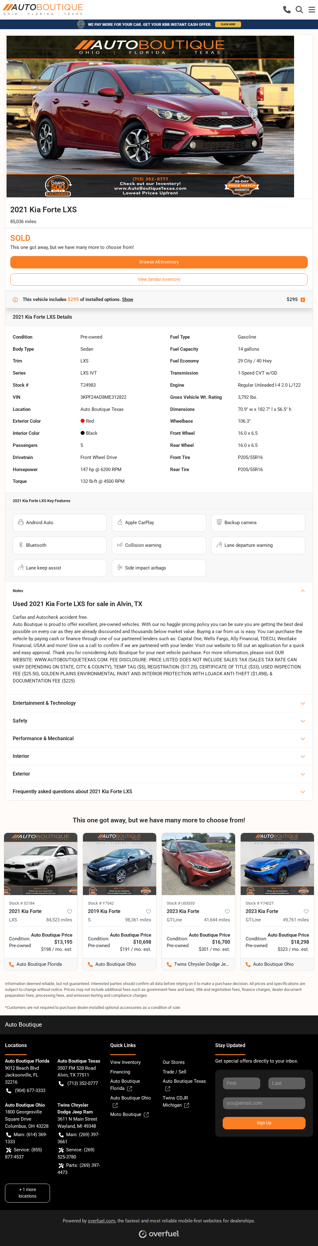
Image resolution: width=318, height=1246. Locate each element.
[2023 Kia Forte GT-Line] (198, 864)
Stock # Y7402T (260, 903)
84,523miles (59, 920)
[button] (287, 9)
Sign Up (264, 1122)
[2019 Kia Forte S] (119, 864)
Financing (120, 1072)
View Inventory (125, 1062)
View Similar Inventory (159, 279)
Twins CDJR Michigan (175, 1101)
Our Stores (174, 1062)
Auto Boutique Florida (125, 1084)
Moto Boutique (125, 1114)
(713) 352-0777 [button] (82, 1083)
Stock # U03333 (181, 903)
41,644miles (217, 920)
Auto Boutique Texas (184, 1081)
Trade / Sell (174, 1072)
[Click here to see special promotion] (159, 24)
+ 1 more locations (27, 1193)
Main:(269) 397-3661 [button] (78, 1138)
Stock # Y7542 (101, 903)
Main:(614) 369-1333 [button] (26, 1138)
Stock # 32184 (21, 903)
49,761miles (296, 920)
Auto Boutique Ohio (130, 1098)
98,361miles (138, 920)
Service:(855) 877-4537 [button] (23, 1153)
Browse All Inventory (159, 261)
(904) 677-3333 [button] (30, 1090)
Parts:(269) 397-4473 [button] (78, 1169)
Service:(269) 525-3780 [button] (75, 1153)
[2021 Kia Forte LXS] (40, 864)
